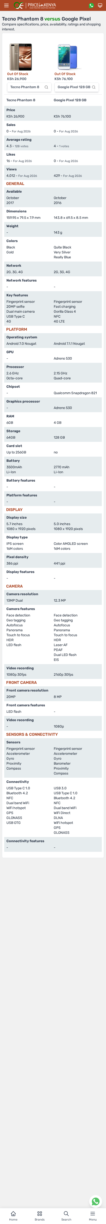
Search (66, 1219)
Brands (40, 1219)
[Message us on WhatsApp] (91, 5)
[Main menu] (6, 5)
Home (13, 1219)
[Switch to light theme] (100, 5)
